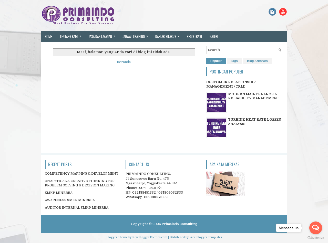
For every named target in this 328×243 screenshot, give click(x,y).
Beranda (124, 62)
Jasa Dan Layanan (102, 36)
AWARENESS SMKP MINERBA (70, 200)
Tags (234, 61)
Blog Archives (257, 61)
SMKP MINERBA (59, 193)
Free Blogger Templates (205, 237)
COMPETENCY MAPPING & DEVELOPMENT (81, 173)
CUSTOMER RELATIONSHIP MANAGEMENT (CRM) (230, 84)
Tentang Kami (70, 36)
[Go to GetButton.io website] (316, 237)
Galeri (214, 36)
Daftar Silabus (167, 36)
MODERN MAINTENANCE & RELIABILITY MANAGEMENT (253, 96)
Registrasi (194, 36)
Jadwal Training (135, 36)
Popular (216, 61)
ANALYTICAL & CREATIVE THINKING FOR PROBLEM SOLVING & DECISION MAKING (80, 183)
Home (48, 36)
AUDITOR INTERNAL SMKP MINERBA (76, 207)
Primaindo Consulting (179, 224)
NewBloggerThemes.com (149, 237)
